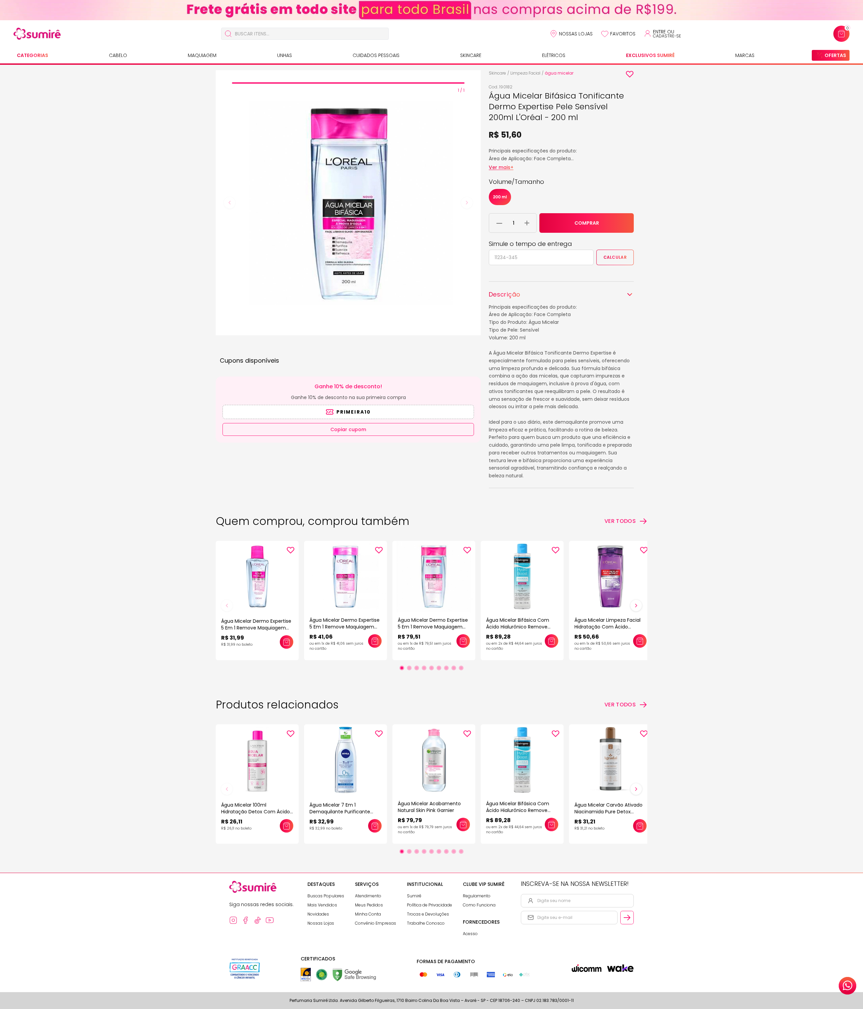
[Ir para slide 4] (424, 668)
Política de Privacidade (429, 905)
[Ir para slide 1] (401, 668)
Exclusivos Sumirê (650, 55)
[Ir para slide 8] (453, 668)
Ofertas (835, 55)
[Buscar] (228, 34)
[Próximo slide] (636, 605)
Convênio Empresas (375, 923)
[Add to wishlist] (630, 74)
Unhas (284, 55)
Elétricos (553, 55)
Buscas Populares (325, 896)
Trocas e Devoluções (428, 914)
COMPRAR (586, 223)
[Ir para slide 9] (461, 668)
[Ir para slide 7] (446, 668)
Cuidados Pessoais (376, 55)
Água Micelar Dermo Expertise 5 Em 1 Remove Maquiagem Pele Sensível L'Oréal (256, 628)
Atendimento (368, 896)
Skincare (470, 55)
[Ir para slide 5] (431, 668)
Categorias (32, 55)
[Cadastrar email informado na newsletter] (627, 917)
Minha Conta (368, 914)
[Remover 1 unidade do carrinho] (499, 223)
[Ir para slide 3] (416, 668)
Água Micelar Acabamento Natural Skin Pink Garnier (429, 807)
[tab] (348, 83)
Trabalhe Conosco (426, 923)
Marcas (744, 55)
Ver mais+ (501, 167)
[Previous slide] (229, 202)
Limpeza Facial (525, 73)
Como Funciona (479, 905)
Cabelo (118, 55)
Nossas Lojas (576, 33)
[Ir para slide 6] (439, 668)
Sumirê (414, 896)
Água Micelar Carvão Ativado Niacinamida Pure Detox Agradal (608, 812)
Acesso (470, 933)
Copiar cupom (348, 429)
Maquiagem (202, 55)
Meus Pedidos (369, 905)
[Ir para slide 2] (409, 668)
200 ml (500, 197)
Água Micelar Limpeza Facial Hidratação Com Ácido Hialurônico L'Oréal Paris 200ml (610, 627)
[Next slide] (467, 202)
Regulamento (476, 896)
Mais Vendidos (322, 905)
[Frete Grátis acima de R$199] (431, 10)
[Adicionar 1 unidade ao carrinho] (526, 223)
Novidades (318, 914)
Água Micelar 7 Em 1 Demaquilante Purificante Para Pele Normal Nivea (339, 812)
